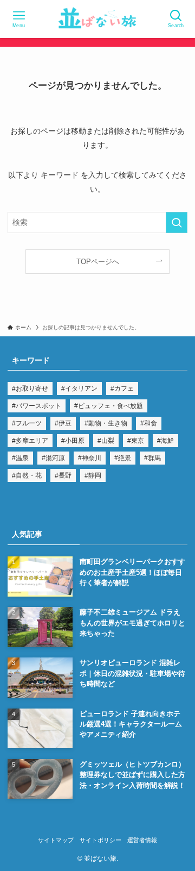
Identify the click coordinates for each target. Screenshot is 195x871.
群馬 (154, 458)
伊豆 (65, 423)
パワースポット (38, 406)
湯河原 (55, 458)
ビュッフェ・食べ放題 (110, 406)
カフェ (124, 388)
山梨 (107, 440)
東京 (137, 440)
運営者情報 (142, 840)
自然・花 (29, 475)
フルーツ (29, 423)
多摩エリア (32, 440)
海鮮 (167, 440)
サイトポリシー (100, 840)
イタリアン (81, 388)
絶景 (124, 458)
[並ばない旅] (97, 19)
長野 (65, 475)
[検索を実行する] (176, 222)
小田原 (74, 440)
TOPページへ (97, 262)
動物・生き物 (107, 423)
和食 (150, 423)
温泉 (22, 458)
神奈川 (91, 458)
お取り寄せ (32, 388)
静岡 (94, 475)
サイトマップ (56, 840)
